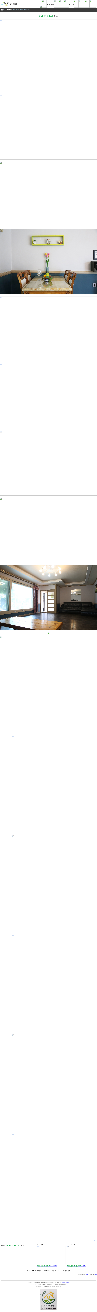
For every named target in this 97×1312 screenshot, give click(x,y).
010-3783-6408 (65, 1282)
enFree (96, 1274)
